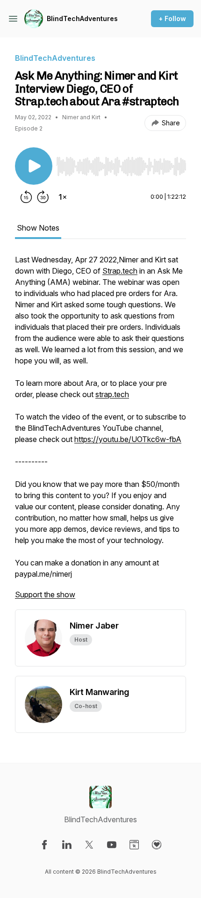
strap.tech (112, 394)
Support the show (45, 594)
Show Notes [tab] (38, 227)
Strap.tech (119, 270)
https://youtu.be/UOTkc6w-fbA (127, 439)
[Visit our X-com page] (89, 844)
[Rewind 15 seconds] (26, 196)
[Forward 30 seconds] (43, 196)
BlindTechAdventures (82, 18)
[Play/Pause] (33, 166)
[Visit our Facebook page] (44, 844)
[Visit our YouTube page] (111, 844)
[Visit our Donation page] (156, 844)
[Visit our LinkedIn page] (67, 844)
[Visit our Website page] (134, 844)
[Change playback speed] (62, 196)
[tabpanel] (100, 431)
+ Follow (172, 18)
